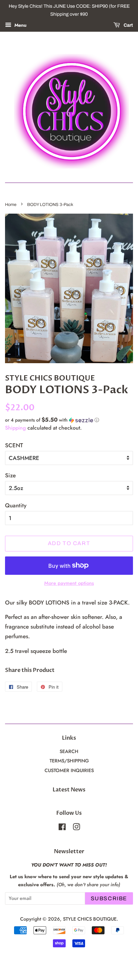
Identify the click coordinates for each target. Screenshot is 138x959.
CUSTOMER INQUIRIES (69, 770)
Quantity (15, 505)
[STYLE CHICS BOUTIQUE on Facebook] (62, 828)
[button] (69, 420)
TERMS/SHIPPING (69, 760)
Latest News (69, 789)
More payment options (69, 583)
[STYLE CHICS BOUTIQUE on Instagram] (76, 828)
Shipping (15, 428)
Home (10, 204)
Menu (19, 24)
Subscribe (109, 898)
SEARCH (69, 751)
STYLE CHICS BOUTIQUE (90, 919)
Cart (128, 25)
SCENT (14, 445)
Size (10, 475)
